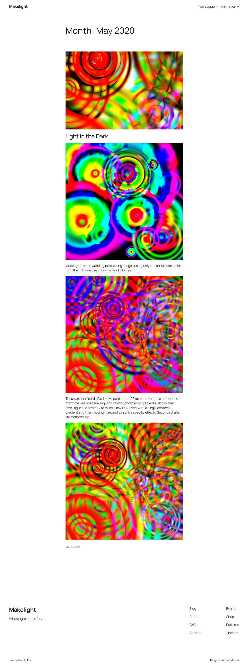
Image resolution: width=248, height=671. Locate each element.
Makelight (18, 6)
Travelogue (206, 6)
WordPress (233, 660)
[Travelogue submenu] (217, 6)
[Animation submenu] (238, 6)
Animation (228, 6)
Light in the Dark (87, 136)
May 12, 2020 (73, 546)
